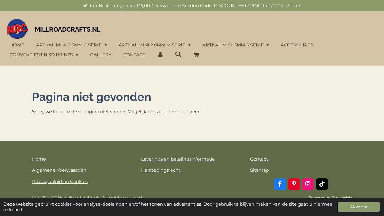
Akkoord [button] (359, 207)
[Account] (160, 55)
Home (39, 159)
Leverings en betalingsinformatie (178, 159)
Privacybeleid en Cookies (60, 181)
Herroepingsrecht (160, 170)
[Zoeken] (178, 54)
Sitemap (259, 170)
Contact (259, 159)
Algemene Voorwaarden (59, 170)
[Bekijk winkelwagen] (196, 55)
